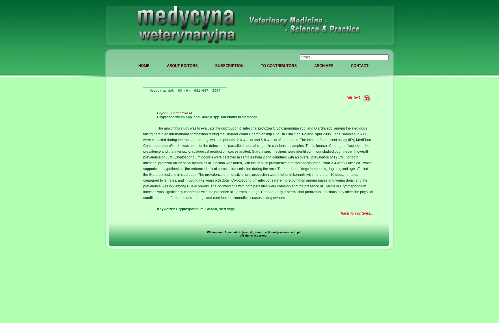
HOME (144, 66)
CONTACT (359, 66)
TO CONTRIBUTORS (279, 66)
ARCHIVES (324, 66)
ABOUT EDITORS (182, 66)
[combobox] (344, 57)
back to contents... (357, 213)
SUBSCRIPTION (229, 66)
